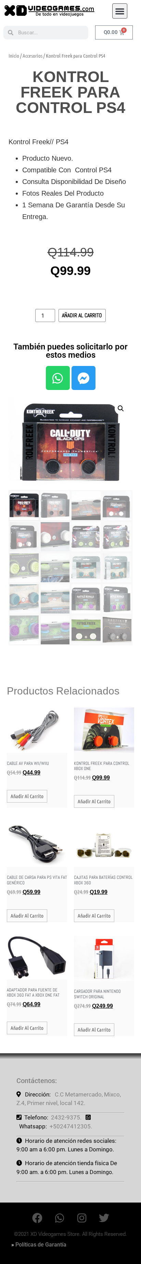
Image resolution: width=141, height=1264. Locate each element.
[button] (119, 11)
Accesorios (32, 56)
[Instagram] (82, 1218)
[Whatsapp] (58, 378)
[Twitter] (104, 1218)
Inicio (14, 56)
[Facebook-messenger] (83, 378)
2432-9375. (66, 1117)
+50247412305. (71, 1126)
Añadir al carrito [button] (27, 796)
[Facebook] (37, 1218)
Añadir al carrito (82, 315)
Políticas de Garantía (40, 1244)
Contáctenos (35, 1081)
